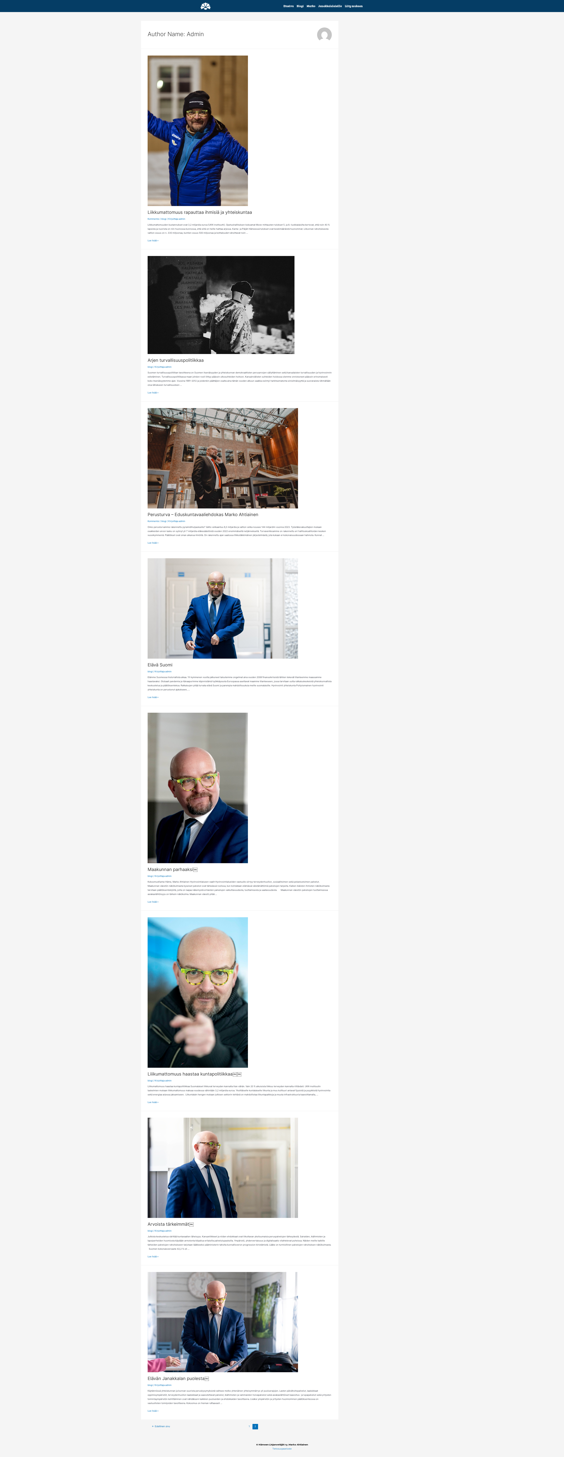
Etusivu (288, 6)
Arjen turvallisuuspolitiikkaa (176, 360)
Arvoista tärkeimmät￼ (171, 1224)
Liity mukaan (354, 6)
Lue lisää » (153, 240)
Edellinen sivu (161, 1426)
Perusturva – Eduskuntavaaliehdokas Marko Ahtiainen (204, 514)
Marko (311, 6)
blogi (163, 218)
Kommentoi (153, 218)
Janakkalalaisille (330, 6)
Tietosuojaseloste (282, 1448)
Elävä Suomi (160, 664)
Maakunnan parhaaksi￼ (173, 869)
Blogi (300, 6)
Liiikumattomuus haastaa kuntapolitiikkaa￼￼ (194, 1074)
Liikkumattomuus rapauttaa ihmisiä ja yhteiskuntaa (200, 212)
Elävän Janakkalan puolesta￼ (178, 1378)
